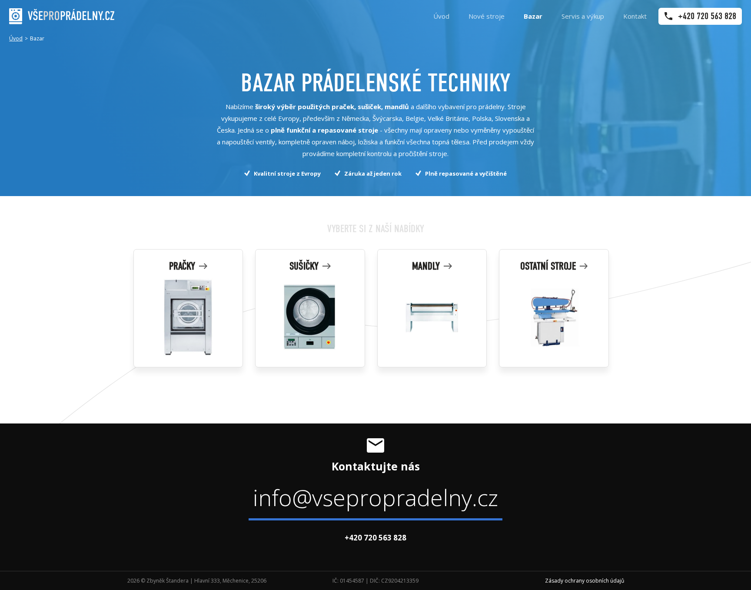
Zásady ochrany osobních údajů (584, 580)
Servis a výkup (583, 16)
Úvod (441, 16)
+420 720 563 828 (375, 538)
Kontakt (635, 16)
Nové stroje (487, 16)
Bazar (533, 16)
